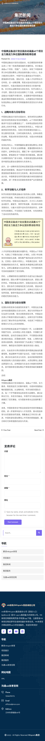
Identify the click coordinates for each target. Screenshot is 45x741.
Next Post (38, 430)
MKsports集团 (34, 735)
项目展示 (6, 558)
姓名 (6, 476)
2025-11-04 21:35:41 (18, 59)
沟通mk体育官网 (10, 577)
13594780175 (10, 696)
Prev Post (6, 430)
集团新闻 (6, 564)
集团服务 (6, 571)
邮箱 (6, 488)
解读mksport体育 (10, 551)
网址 (6, 500)
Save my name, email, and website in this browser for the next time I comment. (22, 513)
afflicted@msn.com (12, 704)
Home (22, 20)
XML (3, 678)
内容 (6, 451)
